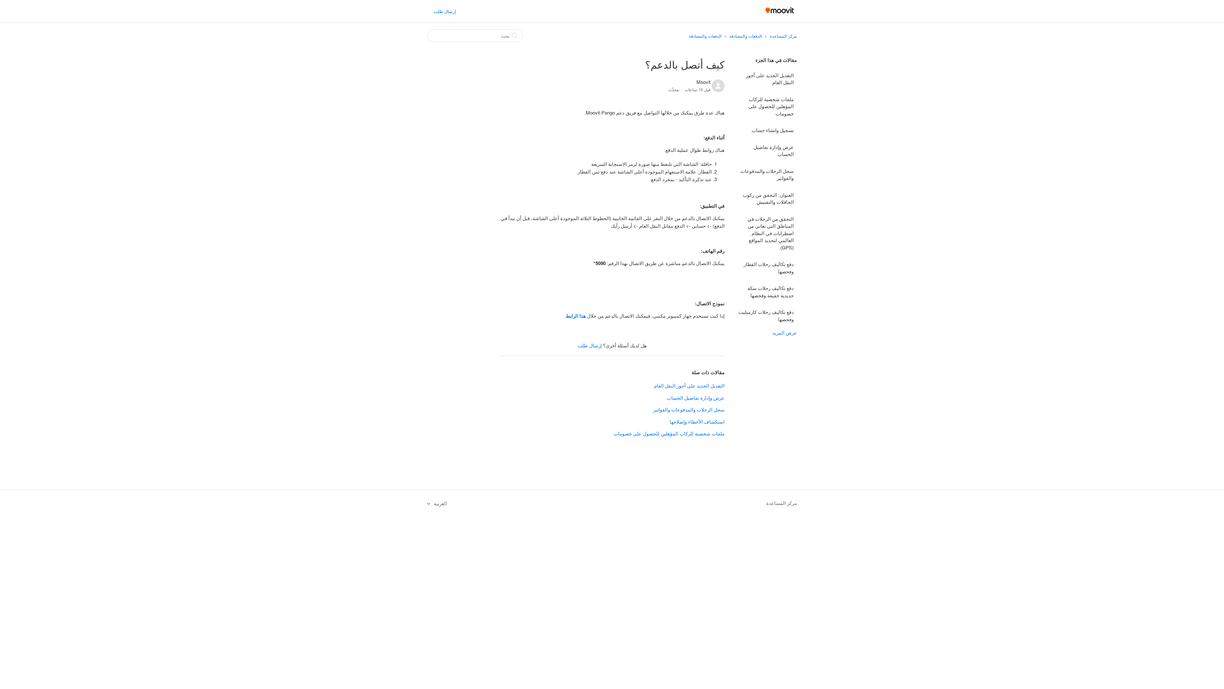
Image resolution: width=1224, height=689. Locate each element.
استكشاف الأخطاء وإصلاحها (697, 421)
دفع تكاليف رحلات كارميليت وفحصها (766, 315)
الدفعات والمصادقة (745, 36)
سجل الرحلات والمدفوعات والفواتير (767, 174)
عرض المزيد (784, 332)
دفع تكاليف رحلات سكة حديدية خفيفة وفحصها (770, 292)
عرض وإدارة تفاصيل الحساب (774, 151)
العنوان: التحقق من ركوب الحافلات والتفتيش (768, 198)
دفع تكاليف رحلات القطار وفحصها (769, 268)
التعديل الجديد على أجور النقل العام (770, 79)
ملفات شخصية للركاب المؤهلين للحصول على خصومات (771, 106)
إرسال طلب (444, 11)
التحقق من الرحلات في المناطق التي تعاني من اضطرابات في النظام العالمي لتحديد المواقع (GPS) (770, 233)
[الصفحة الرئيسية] (779, 14)
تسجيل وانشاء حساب (773, 130)
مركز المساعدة (783, 36)
